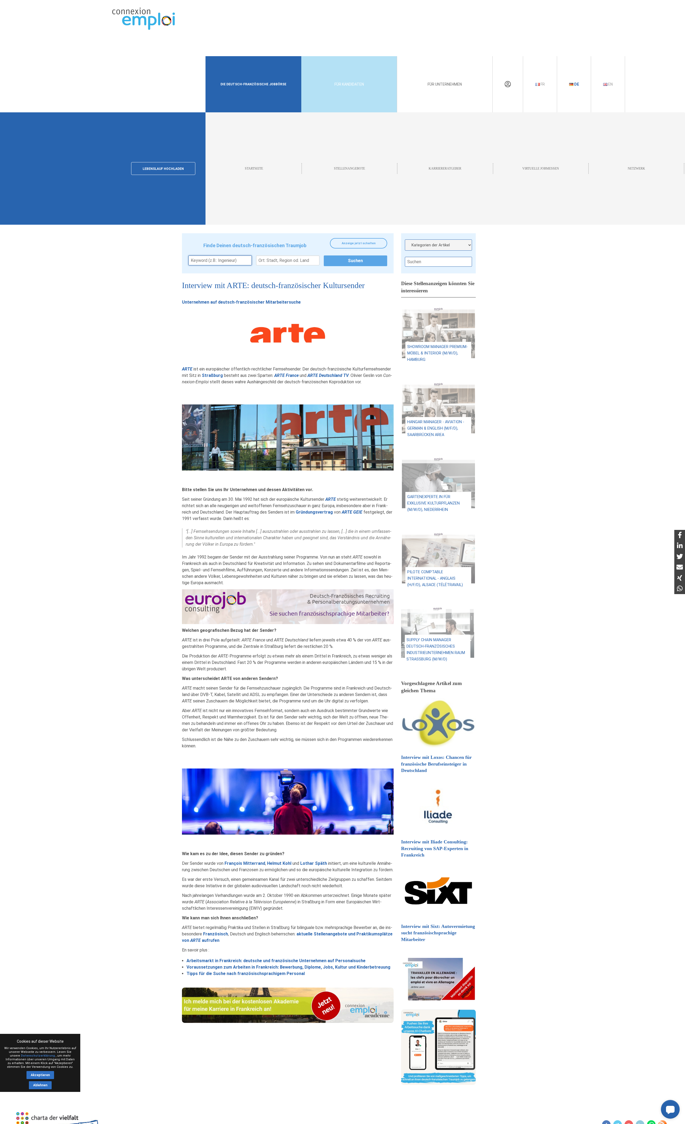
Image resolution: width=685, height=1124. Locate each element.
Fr (542, 84)
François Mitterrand (244, 863)
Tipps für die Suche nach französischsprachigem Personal (246, 973)
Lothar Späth (313, 863)
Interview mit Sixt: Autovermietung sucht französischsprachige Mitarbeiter (438, 933)
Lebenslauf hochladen (163, 169)
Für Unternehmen (445, 84)
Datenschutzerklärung (38, 1055)
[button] (670, 1109)
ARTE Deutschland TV (328, 375)
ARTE (187, 369)
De (576, 84)
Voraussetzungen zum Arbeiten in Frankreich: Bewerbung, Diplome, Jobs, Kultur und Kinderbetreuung (288, 967)
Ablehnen (40, 1085)
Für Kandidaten (349, 84)
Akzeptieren (40, 1075)
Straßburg (212, 375)
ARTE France (286, 375)
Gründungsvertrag (314, 512)
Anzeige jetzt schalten (359, 243)
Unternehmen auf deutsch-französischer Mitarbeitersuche (241, 302)
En (610, 84)
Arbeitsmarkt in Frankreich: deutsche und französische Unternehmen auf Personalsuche (276, 960)
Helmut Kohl (279, 863)
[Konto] (508, 84)
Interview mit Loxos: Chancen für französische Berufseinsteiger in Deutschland (436, 764)
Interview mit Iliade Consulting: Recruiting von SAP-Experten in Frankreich (434, 848)
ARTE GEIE (352, 512)
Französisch (215, 933)
